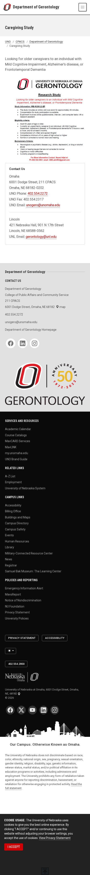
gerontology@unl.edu (41, 237)
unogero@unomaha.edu (43, 205)
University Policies (17, 618)
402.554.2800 (16, 663)
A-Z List (10, 476)
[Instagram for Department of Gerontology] (34, 343)
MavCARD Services (17, 441)
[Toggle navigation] (82, 7)
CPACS (20, 41)
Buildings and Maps (17, 517)
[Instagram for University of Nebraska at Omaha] (54, 710)
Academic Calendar (18, 429)
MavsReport (13, 594)
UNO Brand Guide (16, 459)
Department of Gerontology (36, 7)
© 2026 (10, 697)
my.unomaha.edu (16, 453)
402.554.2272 (38, 193)
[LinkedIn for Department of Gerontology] (22, 343)
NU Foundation (14, 606)
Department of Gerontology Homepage (31, 329)
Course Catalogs (16, 435)
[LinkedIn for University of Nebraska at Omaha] (43, 710)
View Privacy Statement (55, 838)
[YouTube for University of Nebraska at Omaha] (32, 710)
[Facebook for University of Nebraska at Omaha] (10, 710)
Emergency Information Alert (24, 588)
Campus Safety (15, 529)
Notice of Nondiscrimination (23, 600)
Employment (13, 482)
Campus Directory (17, 523)
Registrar (11, 565)
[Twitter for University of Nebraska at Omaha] (21, 710)
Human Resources (17, 541)
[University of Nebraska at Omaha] (8, 7)
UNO (8, 41)
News (8, 559)
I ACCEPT (14, 846)
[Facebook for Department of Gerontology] (10, 343)
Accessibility (13, 505)
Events (9, 535)
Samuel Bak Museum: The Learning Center (33, 571)
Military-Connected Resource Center (29, 553)
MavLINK (10, 447)
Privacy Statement (17, 612)
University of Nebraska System (25, 488)
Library (9, 547)
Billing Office (13, 511)
